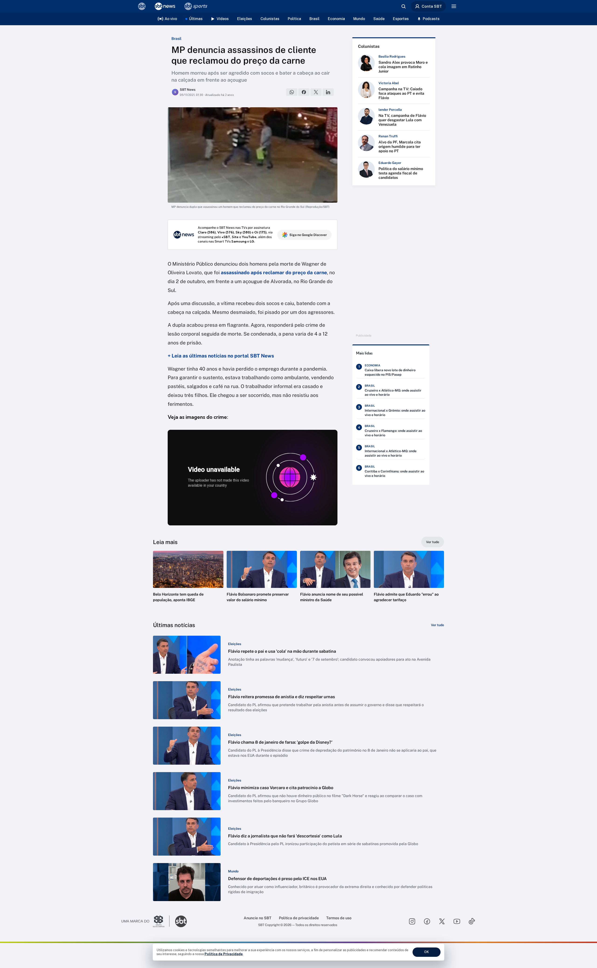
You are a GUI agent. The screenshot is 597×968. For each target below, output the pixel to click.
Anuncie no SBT (257, 918)
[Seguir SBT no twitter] (442, 921)
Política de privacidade (299, 918)
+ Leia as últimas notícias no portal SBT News (221, 356)
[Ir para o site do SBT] (181, 921)
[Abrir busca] (403, 6)
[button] (188, 583)
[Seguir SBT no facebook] (427, 921)
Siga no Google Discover (308, 235)
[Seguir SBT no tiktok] (472, 921)
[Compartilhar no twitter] (316, 92)
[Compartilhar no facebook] (303, 92)
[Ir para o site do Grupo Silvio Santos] (145, 921)
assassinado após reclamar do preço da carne (274, 272)
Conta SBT (432, 6)
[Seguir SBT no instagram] (412, 921)
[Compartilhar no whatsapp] (291, 92)
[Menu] (454, 6)
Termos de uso (338, 918)
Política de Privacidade (224, 954)
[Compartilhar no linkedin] (328, 92)
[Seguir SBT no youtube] (457, 921)
